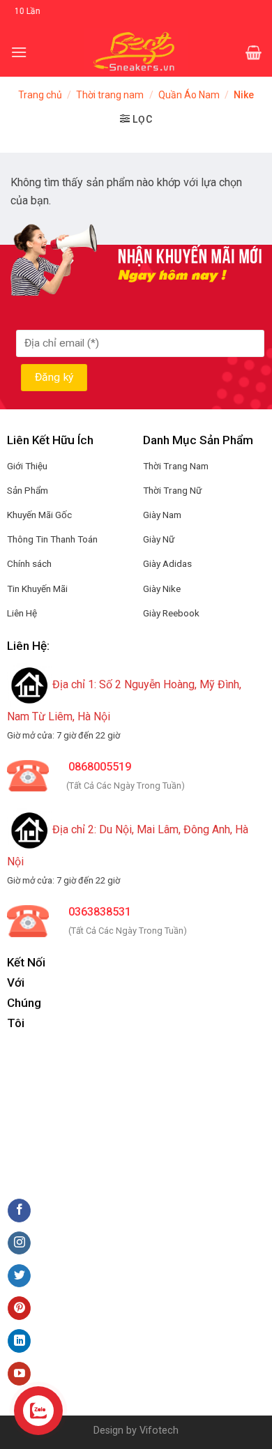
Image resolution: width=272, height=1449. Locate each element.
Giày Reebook (171, 613)
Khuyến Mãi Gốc (39, 514)
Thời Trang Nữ (172, 490)
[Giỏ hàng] (253, 52)
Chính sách (29, 563)
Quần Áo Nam (189, 94)
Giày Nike (162, 588)
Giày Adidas (167, 563)
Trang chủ (40, 94)
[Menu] (18, 52)
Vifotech (159, 1430)
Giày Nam (162, 514)
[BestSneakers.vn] (136, 52)
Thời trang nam (110, 94)
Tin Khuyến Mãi (37, 588)
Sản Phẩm (27, 490)
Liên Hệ (22, 613)
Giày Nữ (158, 539)
